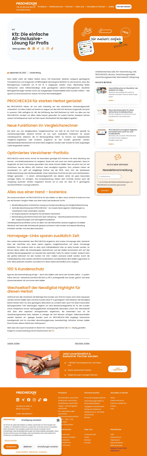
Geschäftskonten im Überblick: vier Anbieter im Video (123, 89)
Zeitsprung (134, 77)
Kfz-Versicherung (124, 71)
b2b (113, 71)
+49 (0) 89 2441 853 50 (25, 7)
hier (69, 328)
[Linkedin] (17, 400)
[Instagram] (34, 400)
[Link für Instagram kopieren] (47, 48)
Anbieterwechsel (103, 71)
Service (111, 74)
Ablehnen (27, 446)
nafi (134, 71)
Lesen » (111, 100)
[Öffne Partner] (74, 7)
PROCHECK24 (101, 74)
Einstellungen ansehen (48, 446)
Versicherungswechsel (105, 77)
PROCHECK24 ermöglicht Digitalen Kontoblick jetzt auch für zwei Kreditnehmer (123, 132)
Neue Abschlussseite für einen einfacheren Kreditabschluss (121, 111)
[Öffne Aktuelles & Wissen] (106, 7)
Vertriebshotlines (23, 10)
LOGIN (111, 7)
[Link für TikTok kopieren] (52, 48)
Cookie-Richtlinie (22, 452)
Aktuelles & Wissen (119, 392)
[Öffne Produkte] (48, 7)
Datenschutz (33, 452)
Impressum (43, 452)
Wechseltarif (122, 77)
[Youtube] (45, 400)
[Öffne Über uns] (85, 7)
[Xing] (23, 400)
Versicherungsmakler (125, 74)
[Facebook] (28, 400)
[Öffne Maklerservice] (64, 7)
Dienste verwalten (11, 440)
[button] (58, 420)
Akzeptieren (11, 446)
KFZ (13, 29)
